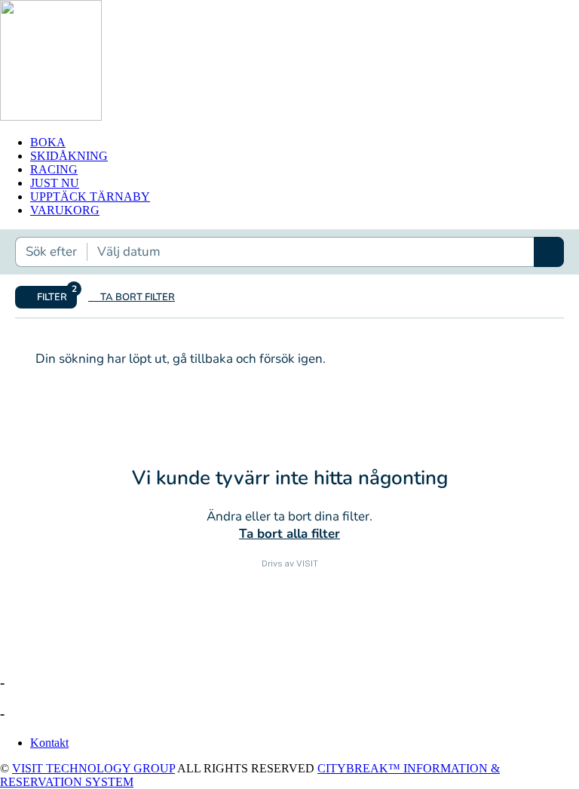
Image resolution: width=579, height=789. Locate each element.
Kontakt (49, 742)
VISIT (307, 563)
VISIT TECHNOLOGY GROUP (93, 768)
